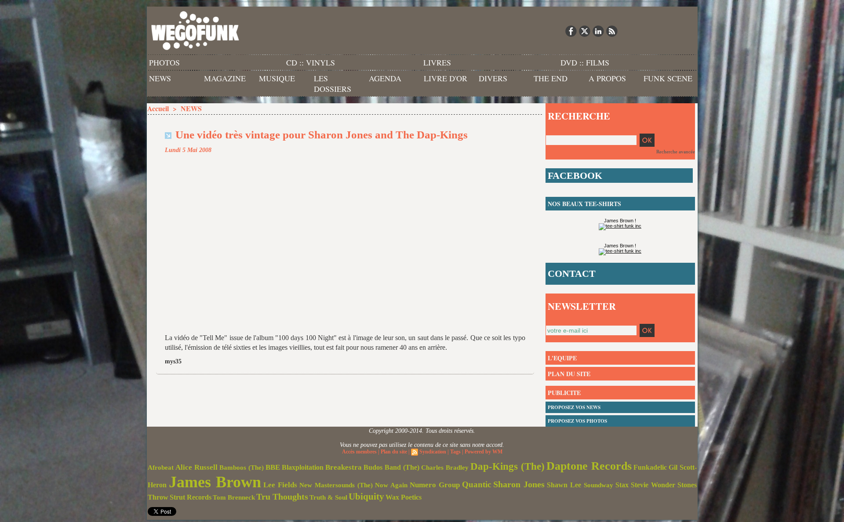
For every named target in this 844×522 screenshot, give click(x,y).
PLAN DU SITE (569, 373)
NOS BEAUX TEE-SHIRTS (584, 203)
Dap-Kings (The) (507, 466)
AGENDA (385, 78)
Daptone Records (589, 466)
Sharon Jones (519, 484)
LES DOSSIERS (332, 83)
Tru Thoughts (282, 496)
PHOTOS (164, 62)
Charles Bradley (445, 467)
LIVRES (437, 62)
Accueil (158, 108)
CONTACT (572, 273)
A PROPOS (607, 78)
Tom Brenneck (234, 497)
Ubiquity (366, 496)
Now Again (391, 485)
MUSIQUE (277, 78)
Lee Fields (280, 485)
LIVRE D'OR (445, 78)
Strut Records (190, 497)
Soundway (598, 485)
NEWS (160, 78)
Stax (622, 485)
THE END (551, 78)
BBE (273, 467)
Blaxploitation (303, 467)
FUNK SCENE (668, 78)
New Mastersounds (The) (336, 485)
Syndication (432, 452)
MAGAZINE (225, 78)
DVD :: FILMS (584, 62)
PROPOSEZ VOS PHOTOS (577, 420)
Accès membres (359, 452)
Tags (455, 452)
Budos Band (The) (391, 467)
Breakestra (343, 467)
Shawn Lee (564, 485)
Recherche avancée (675, 151)
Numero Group (435, 485)
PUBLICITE (564, 392)
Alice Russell (196, 467)
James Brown (215, 482)
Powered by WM (483, 452)
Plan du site (394, 452)
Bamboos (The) (241, 467)
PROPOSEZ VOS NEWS (574, 407)
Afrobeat (161, 467)
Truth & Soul (328, 497)
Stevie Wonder (653, 485)
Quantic (476, 484)
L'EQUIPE (562, 357)
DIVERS (493, 78)
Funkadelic (650, 467)
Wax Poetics (404, 497)
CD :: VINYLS (310, 62)
